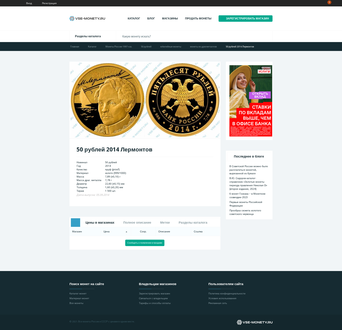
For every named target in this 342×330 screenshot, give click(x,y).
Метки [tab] (165, 222)
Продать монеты (198, 18)
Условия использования (222, 298)
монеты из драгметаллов (203, 46)
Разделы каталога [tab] (193, 222)
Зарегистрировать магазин (154, 293)
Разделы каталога (88, 36)
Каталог (134, 18)
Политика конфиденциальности (226, 293)
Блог (151, 18)
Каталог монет (77, 293)
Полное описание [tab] (137, 222)
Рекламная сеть (217, 303)
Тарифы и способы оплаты (155, 303)
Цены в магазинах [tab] (100, 222)
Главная (74, 46)
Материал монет (79, 298)
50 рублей (146, 46)
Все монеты (76, 303)
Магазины (170, 18)
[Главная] (13, 3)
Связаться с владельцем (153, 298)
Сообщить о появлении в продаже (144, 243)
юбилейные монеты (170, 46)
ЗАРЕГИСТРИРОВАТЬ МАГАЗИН (247, 18)
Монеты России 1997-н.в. (118, 46)
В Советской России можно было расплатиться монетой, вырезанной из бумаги (248, 170)
